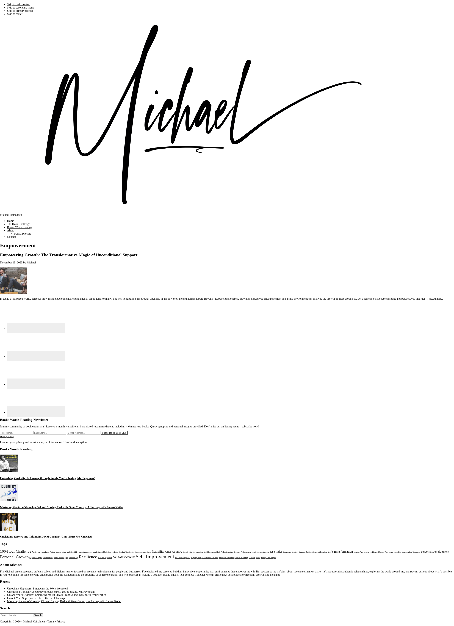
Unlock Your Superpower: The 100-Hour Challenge (36, 598)
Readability (73, 558)
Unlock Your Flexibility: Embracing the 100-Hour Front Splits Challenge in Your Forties (56, 594)
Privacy (61, 621)
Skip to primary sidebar (20, 10)
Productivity (48, 558)
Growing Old (201, 552)
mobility (397, 552)
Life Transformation (340, 551)
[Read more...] (437, 298)
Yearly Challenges (268, 558)
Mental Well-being (385, 552)
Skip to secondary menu (20, 7)
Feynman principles (143, 552)
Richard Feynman (105, 558)
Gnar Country (173, 551)
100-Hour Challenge (15, 551)
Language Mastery (290, 552)
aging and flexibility (70, 552)
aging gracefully (86, 552)
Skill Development (182, 558)
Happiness (211, 552)
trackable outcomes (226, 558)
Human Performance (242, 552)
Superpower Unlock (209, 558)
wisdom (252, 558)
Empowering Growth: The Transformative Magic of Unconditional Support (68, 255)
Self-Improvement (155, 556)
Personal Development (435, 551)
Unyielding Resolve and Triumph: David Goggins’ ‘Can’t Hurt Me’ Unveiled (46, 536)
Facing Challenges (126, 552)
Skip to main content (18, 4)
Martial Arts (358, 552)
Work (258, 558)
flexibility (158, 551)
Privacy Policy (7, 436)
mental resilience (371, 552)
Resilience (88, 556)
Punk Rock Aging (61, 558)
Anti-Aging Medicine (102, 552)
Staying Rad (196, 558)
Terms (50, 621)
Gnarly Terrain (189, 552)
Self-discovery (124, 557)
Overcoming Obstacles (411, 552)
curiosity (115, 552)
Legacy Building (306, 552)
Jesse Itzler (275, 551)
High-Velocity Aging (224, 552)
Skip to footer (14, 13)
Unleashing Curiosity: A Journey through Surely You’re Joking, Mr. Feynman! (47, 478)
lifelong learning (320, 552)
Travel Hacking (241, 558)
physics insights (35, 558)
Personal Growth (14, 556)
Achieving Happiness (40, 552)
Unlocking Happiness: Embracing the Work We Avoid (37, 588)
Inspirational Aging (260, 552)
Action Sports (55, 552)
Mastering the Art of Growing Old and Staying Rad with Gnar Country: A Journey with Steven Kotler (61, 507)
